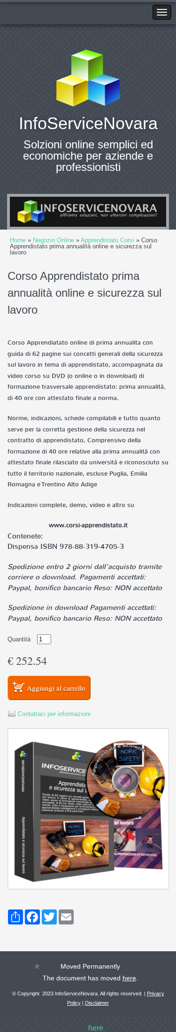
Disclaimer (97, 1003)
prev (36, 212)
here (129, 978)
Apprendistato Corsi (107, 240)
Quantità (19, 639)
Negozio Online (53, 240)
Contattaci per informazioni (54, 713)
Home (18, 240)
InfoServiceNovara (88, 123)
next (140, 212)
